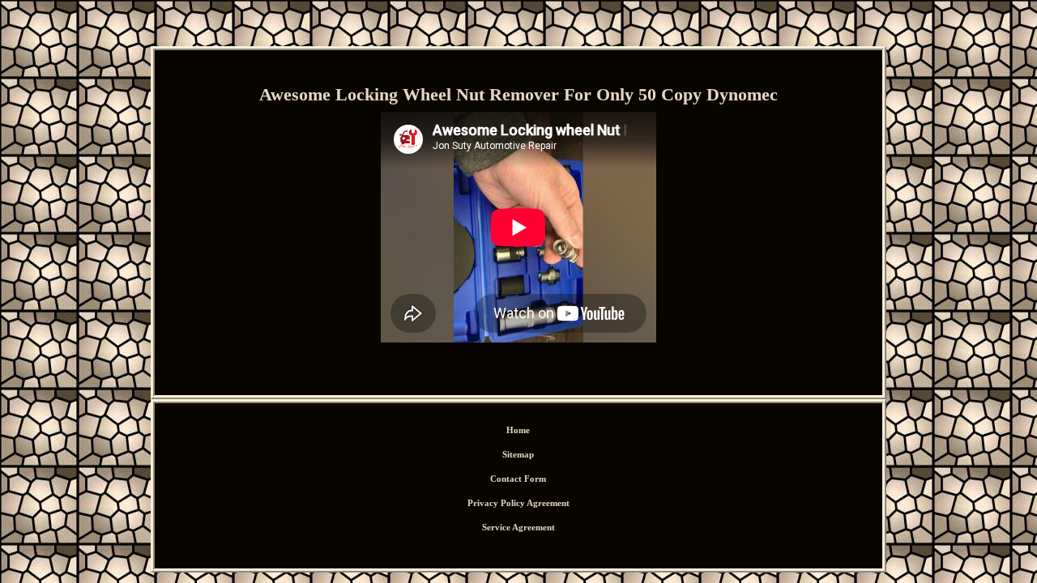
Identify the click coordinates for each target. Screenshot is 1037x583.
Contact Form (518, 478)
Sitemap (518, 454)
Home (518, 430)
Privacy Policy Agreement (518, 503)
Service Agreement (518, 527)
